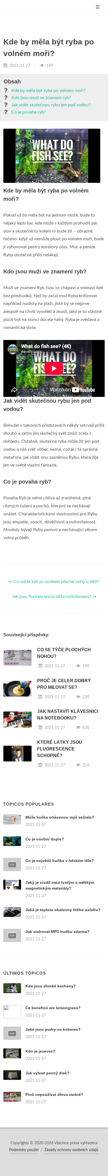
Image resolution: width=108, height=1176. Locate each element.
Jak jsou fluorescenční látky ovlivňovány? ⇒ (54, 596)
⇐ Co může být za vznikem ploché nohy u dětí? (54, 581)
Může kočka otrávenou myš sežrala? (59, 817)
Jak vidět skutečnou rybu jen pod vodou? (51, 105)
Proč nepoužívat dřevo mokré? (54, 1094)
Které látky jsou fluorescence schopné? (59, 749)
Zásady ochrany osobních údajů (71, 1150)
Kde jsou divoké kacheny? (50, 986)
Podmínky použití (24, 1150)
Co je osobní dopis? (44, 839)
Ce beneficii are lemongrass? (53, 1008)
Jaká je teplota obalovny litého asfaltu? (63, 910)
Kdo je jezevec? (40, 1051)
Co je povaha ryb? (28, 112)
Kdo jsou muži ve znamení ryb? (41, 98)
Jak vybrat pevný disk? (47, 1073)
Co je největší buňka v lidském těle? (59, 860)
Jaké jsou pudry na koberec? (53, 1029)
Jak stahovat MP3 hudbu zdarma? (57, 931)
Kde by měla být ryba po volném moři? (48, 90)
